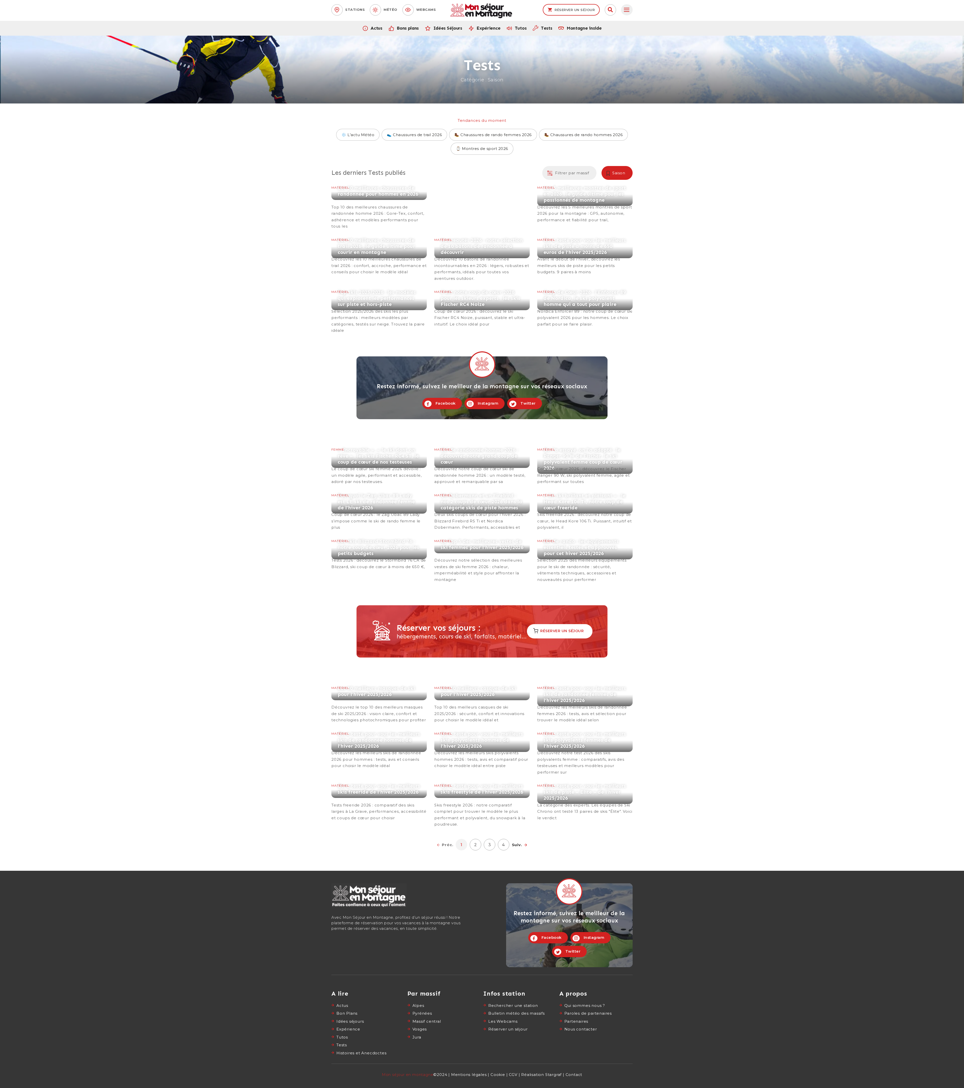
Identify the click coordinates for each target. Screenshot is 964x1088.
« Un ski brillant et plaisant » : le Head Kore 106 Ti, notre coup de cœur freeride (585, 512)
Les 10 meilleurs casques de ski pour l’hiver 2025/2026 (482, 704)
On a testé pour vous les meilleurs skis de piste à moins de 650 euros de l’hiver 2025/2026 (585, 256)
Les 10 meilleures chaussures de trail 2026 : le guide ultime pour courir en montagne (379, 256)
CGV (513, 1074)
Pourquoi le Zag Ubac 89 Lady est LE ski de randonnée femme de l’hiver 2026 (379, 512)
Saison (618, 173)
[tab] (627, 10)
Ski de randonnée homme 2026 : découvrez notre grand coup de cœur (482, 466)
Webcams (426, 10)
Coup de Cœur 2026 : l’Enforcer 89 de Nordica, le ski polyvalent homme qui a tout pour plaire (585, 308)
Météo (390, 10)
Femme (337, 449)
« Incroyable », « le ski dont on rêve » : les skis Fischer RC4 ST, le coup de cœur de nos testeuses (379, 466)
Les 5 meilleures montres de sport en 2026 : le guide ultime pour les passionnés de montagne (585, 204)
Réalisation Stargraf (541, 1074)
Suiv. (517, 844)
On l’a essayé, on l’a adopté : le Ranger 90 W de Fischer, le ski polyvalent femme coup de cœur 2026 (585, 466)
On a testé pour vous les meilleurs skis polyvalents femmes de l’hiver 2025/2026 (585, 753)
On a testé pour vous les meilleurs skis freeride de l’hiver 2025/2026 (379, 802)
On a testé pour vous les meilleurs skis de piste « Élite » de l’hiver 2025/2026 (585, 802)
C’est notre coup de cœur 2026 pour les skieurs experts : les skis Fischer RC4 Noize (482, 308)
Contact (574, 1074)
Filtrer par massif (572, 173)
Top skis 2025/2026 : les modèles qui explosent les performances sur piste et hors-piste (379, 311)
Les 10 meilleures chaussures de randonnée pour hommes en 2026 (379, 207)
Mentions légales (469, 1074)
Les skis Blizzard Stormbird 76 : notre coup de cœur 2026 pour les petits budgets (379, 554)
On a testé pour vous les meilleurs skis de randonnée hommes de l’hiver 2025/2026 (379, 750)
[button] (610, 10)
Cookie (498, 1074)
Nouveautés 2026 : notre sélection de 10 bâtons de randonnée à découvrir (482, 259)
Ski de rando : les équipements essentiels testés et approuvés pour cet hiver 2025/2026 (585, 560)
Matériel (340, 187)
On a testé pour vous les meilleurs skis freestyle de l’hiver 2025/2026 (482, 805)
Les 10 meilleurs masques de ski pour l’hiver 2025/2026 (379, 704)
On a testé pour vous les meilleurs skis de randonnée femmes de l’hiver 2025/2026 (585, 704)
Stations (355, 10)
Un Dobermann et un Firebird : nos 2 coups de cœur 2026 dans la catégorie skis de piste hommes (482, 512)
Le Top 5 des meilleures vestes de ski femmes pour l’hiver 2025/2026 (482, 560)
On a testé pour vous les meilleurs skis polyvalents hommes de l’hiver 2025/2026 (482, 750)
